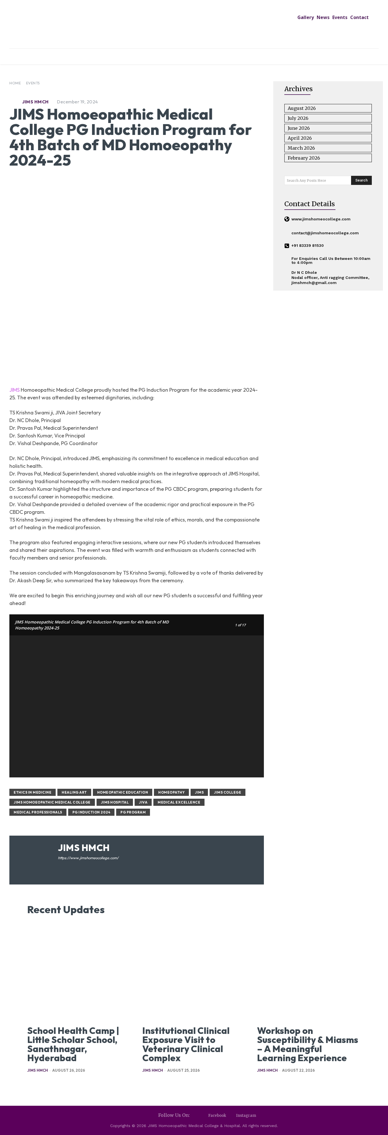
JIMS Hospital (115, 802)
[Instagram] (231, 1116)
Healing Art (74, 792)
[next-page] (39, 1084)
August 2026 (302, 108)
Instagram (246, 1115)
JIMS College (227, 792)
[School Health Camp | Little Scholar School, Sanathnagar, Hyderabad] (79, 972)
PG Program (133, 812)
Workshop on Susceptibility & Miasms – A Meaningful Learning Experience (307, 1044)
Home (15, 83)
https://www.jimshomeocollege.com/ (88, 858)
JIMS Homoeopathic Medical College (52, 802)
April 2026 (300, 138)
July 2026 (298, 118)
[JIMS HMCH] (15, 101)
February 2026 (304, 158)
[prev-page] (30, 1084)
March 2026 (301, 148)
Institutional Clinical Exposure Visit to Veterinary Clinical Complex (186, 1044)
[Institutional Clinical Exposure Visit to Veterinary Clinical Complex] (194, 972)
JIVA (143, 802)
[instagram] (68, 867)
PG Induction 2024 (91, 812)
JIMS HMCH (35, 101)
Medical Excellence (179, 802)
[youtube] (76, 867)
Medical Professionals (38, 812)
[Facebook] (203, 1116)
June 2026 (299, 128)
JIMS (14, 390)
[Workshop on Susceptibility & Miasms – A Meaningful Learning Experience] (309, 972)
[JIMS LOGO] (194, 25)
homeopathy (171, 792)
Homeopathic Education (122, 792)
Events (33, 83)
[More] (232, 367)
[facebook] (60, 867)
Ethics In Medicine (32, 792)
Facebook (217, 1115)
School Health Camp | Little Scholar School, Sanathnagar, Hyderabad (73, 1044)
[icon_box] (317, 219)
